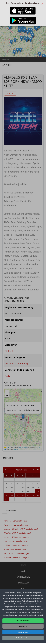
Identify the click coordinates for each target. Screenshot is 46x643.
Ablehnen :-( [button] (23, 626)
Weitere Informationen (23, 638)
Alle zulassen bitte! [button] (23, 620)
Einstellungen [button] (23, 632)
